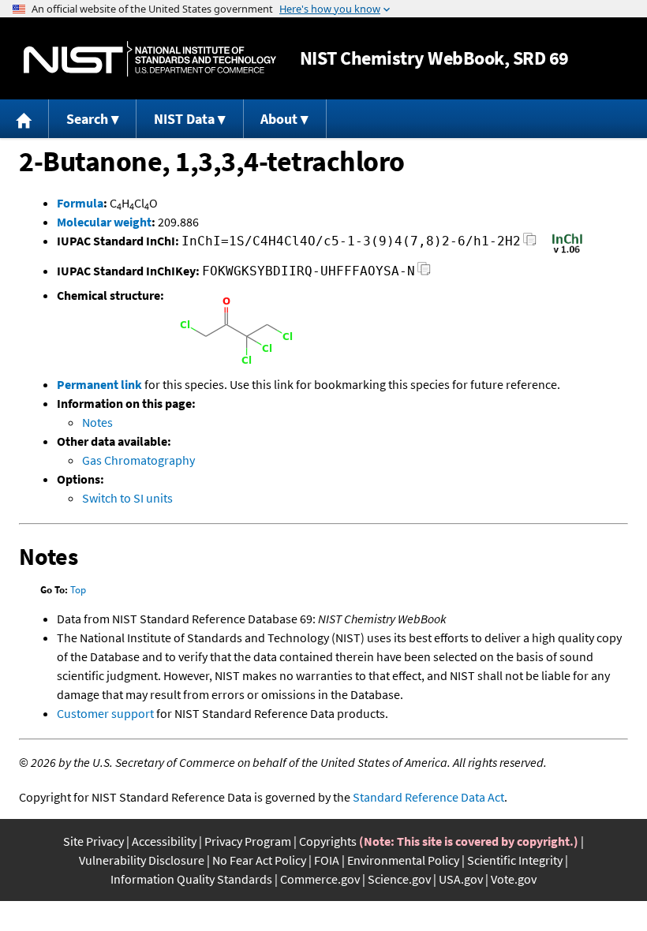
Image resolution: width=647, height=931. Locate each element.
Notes (97, 422)
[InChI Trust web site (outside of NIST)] (567, 252)
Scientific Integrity (515, 860)
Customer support (105, 713)
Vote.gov (514, 879)
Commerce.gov (320, 879)
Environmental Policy (403, 860)
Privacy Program (247, 841)
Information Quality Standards (191, 879)
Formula (80, 203)
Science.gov (399, 879)
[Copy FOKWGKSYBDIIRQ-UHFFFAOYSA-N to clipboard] (424, 273)
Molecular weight (104, 222)
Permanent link (99, 384)
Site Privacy (93, 841)
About (278, 119)
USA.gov (461, 879)
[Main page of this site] (24, 118)
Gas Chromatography (138, 460)
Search (87, 119)
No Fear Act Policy (259, 860)
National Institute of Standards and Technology (150, 59)
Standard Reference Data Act (428, 797)
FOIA (326, 860)
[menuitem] (24, 118)
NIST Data (184, 119)
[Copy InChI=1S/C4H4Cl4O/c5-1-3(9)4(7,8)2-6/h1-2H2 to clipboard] (530, 243)
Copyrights (328, 841)
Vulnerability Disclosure (141, 860)
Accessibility (164, 841)
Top (78, 589)
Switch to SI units (127, 498)
